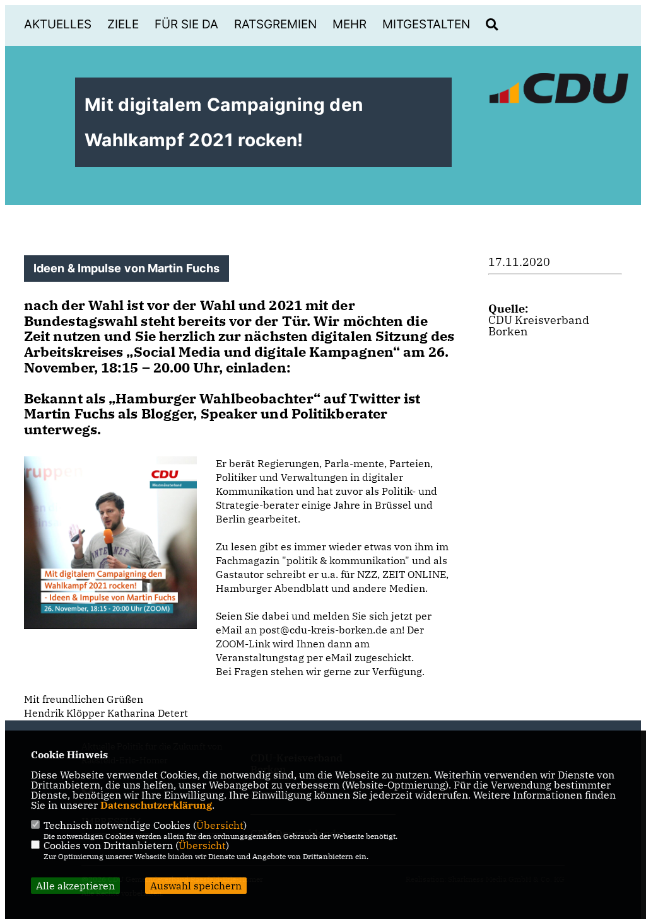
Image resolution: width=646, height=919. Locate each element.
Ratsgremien (275, 24)
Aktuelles (57, 24)
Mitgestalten (426, 24)
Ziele (123, 24)
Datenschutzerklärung (156, 805)
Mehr (349, 24)
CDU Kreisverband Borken (538, 325)
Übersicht (220, 825)
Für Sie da (186, 24)
